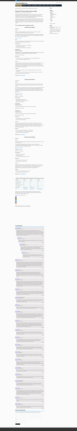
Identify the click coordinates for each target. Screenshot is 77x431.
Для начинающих (34, 5)
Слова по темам (52, 17)
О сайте (55, 5)
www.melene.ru (25, 188)
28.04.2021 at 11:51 (20, 381)
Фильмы (44, 5)
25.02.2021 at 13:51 (20, 368)
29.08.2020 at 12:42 (20, 330)
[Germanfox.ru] (21, 3)
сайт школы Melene (22, 75)
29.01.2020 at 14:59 (20, 270)
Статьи (20, 8)
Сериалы (47, 5)
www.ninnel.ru (32, 188)
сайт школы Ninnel (22, 134)
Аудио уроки (52, 11)
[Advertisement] (29, 215)
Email (16, 421)
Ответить (43, 242)
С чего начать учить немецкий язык (55, 30)
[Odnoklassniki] (29, 203)
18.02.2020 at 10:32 (20, 279)
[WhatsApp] (29, 199)
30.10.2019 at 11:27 (22, 238)
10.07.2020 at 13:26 (20, 321)
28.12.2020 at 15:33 (20, 352)
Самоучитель (24, 5)
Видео (51, 12)
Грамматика (29, 5)
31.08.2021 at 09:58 (20, 404)
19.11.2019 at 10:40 (20, 260)
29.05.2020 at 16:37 (20, 305)
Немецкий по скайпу (19, 5)
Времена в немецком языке (54, 33)
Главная (17, 8)
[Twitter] (29, 200)
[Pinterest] (29, 198)
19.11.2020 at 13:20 (20, 345)
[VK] (29, 202)
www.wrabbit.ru (39, 188)
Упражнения (40, 5)
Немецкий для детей (53, 14)
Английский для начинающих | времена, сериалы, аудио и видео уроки (25, 0)
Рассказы (51, 5)
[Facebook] (29, 197)
